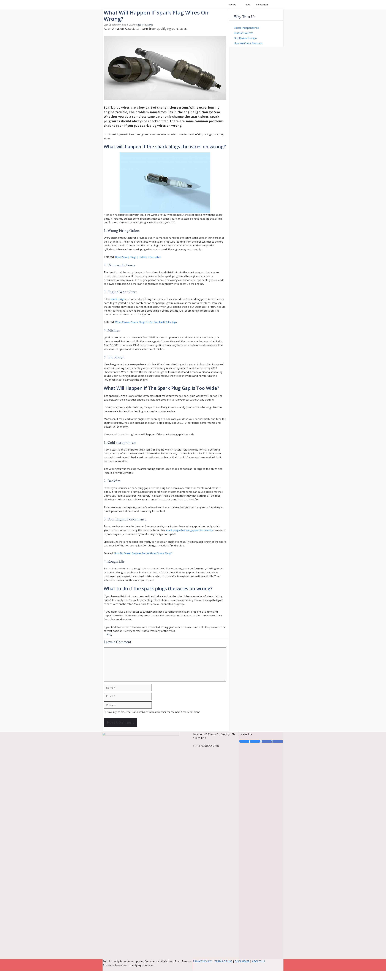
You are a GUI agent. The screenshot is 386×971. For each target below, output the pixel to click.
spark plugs (117, 299)
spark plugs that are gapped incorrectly (189, 530)
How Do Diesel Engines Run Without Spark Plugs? (143, 553)
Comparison (262, 4)
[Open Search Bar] (276, 4)
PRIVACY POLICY (202, 961)
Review (232, 4)
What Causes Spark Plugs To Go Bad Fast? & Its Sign (146, 322)
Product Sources (243, 33)
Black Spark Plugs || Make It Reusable (138, 257)
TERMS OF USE (223, 961)
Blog (247, 4)
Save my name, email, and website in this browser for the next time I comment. (153, 712)
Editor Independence (246, 27)
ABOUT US (258, 961)
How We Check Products (248, 43)
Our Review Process (245, 38)
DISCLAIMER (242, 961)
